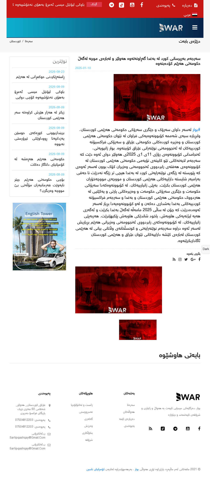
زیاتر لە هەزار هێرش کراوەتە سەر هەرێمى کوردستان (39, 115)
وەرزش (88, 426)
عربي (188, 15)
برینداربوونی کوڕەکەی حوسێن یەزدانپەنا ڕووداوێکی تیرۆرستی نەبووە (39, 139)
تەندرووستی (86, 412)
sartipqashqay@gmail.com (27, 438)
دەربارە (187, 5)
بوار (137, 470)
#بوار (196, 130)
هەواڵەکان (129, 412)
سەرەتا (29, 41)
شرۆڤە (89, 440)
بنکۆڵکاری (87, 433)
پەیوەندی (163, 5)
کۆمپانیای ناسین (95, 470)
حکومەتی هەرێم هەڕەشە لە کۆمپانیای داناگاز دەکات (39, 162)
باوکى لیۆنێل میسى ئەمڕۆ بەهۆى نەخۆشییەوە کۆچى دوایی (39, 94)
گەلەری (88, 419)
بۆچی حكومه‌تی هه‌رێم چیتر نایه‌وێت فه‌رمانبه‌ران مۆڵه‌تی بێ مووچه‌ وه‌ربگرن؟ (39, 185)
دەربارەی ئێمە (127, 419)
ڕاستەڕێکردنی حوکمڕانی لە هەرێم (40, 77)
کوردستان (15, 41)
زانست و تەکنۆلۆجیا (82, 405)
